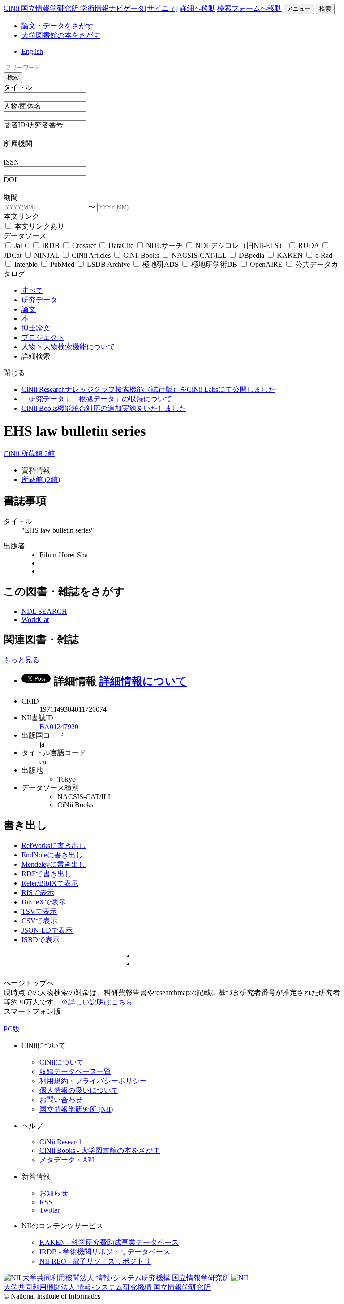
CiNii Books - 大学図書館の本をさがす (99, 1150)
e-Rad (323, 255)
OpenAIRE (266, 264)
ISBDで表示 (41, 939)
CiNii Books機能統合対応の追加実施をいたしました (104, 408)
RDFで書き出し (47, 874)
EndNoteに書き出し (52, 855)
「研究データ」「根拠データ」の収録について (97, 399)
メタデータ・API (66, 1160)
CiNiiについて (61, 1062)
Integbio (26, 264)
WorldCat (35, 619)
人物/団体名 (22, 106)
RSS (45, 1202)
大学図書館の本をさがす (61, 35)
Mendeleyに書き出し (54, 864)
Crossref (84, 245)
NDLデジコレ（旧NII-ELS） (241, 245)
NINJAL (46, 255)
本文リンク (21, 216)
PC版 (12, 1029)
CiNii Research (61, 1142)
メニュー (298, 8)
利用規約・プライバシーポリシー (93, 1081)
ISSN (11, 162)
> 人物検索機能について (76, 347)
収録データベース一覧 (75, 1071)
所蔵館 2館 (38, 453)
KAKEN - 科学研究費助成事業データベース (109, 1242)
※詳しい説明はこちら (97, 1002)
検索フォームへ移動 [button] (249, 8)
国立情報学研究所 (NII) (76, 1109)
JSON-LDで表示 (47, 930)
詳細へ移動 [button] (197, 8)
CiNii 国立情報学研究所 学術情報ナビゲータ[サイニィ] (91, 8)
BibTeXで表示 (44, 902)
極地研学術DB (214, 264)
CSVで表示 (39, 921)
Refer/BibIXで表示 (50, 883)
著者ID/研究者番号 (33, 125)
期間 (11, 197)
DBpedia (251, 255)
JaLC (22, 245)
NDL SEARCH (44, 611)
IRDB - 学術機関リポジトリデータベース (104, 1252)
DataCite (121, 245)
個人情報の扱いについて (78, 1090)
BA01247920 (58, 726)
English (32, 51)
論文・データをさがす (57, 26)
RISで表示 (38, 892)
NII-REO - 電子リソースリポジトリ (95, 1261)
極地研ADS (161, 264)
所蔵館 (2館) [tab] (41, 479)
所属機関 (18, 144)
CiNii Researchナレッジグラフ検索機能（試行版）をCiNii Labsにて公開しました (148, 389)
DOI (10, 179)
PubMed (62, 264)
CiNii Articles (91, 255)
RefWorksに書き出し (54, 845)
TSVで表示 (39, 911)
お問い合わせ (60, 1100)
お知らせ (53, 1193)
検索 (325, 8)
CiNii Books (141, 255)
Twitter (49, 1210)
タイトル (18, 87)
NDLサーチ (164, 245)
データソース (25, 235)
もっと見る (21, 660)
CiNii (12, 453)
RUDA (309, 245)
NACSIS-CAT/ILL (199, 255)
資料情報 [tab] (36, 470)
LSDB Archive (108, 264)
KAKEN (290, 255)
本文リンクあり (38, 226)
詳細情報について (143, 681)
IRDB (50, 245)
